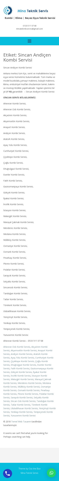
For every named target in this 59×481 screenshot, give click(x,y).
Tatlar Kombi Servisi (20, 404)
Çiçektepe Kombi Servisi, (23, 361)
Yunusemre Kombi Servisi (23, 415)
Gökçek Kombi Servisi (21, 372)
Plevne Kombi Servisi (28, 393)
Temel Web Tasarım (21, 421)
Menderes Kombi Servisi (29, 383)
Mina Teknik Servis (29, 473)
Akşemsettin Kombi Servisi (24, 350)
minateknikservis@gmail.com (29, 28)
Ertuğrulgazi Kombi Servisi (23, 364)
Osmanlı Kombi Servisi (28, 390)
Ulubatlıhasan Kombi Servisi (24, 408)
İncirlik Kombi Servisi (21, 375)
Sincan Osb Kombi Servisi (23, 401)
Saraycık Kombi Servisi (22, 397)
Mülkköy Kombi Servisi (29, 386)
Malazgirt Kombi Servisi (22, 379)
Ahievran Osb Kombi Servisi (16, 346)
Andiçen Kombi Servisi (21, 354)
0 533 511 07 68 (29, 25)
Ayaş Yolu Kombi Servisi (22, 357)
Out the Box (35, 468)
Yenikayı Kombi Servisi (21, 411)
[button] (51, 472)
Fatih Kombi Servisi (20, 368)
